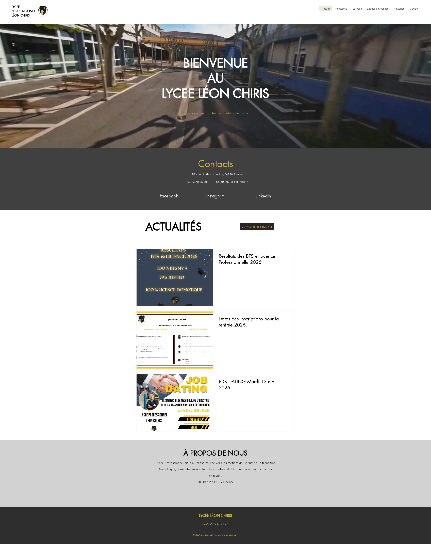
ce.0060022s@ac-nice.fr (232, 182)
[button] (341, 8)
